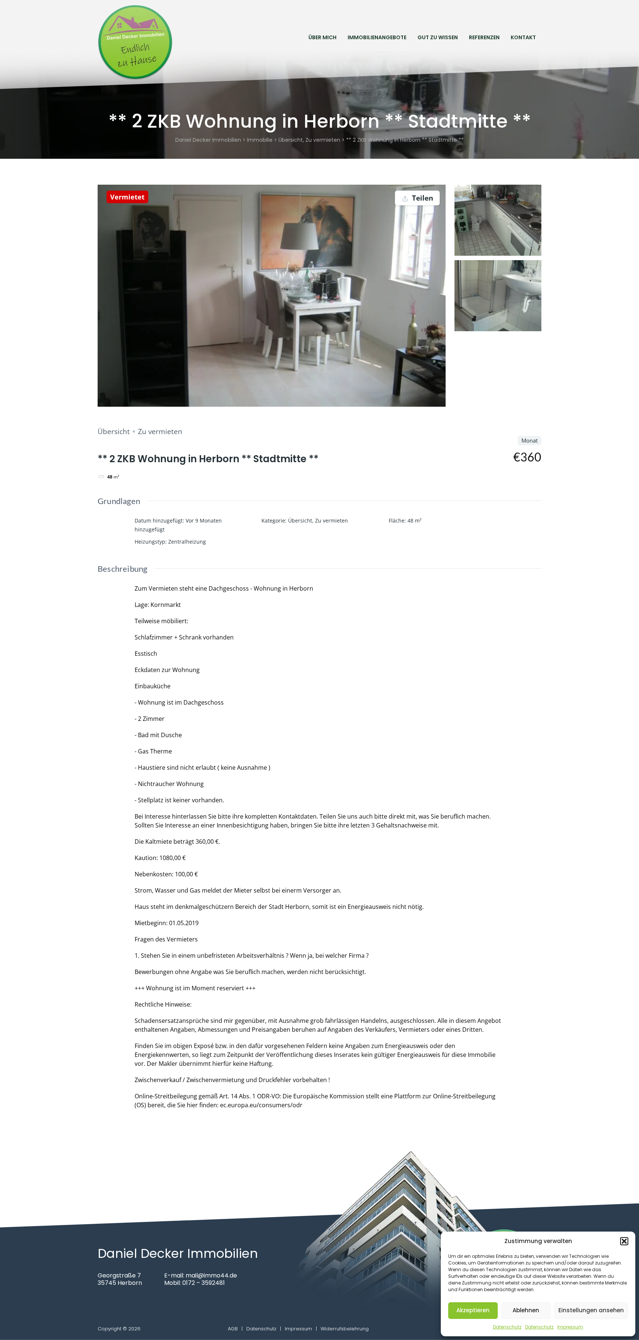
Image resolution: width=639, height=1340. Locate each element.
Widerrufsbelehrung (345, 1328)
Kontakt (523, 37)
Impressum (570, 1327)
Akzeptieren (473, 1310)
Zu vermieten (160, 431)
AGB (233, 1328)
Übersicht (114, 431)
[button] (624, 1241)
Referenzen (484, 37)
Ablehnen (526, 1310)
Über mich (322, 37)
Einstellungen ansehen (591, 1310)
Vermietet (127, 196)
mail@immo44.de (211, 1275)
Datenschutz (507, 1327)
